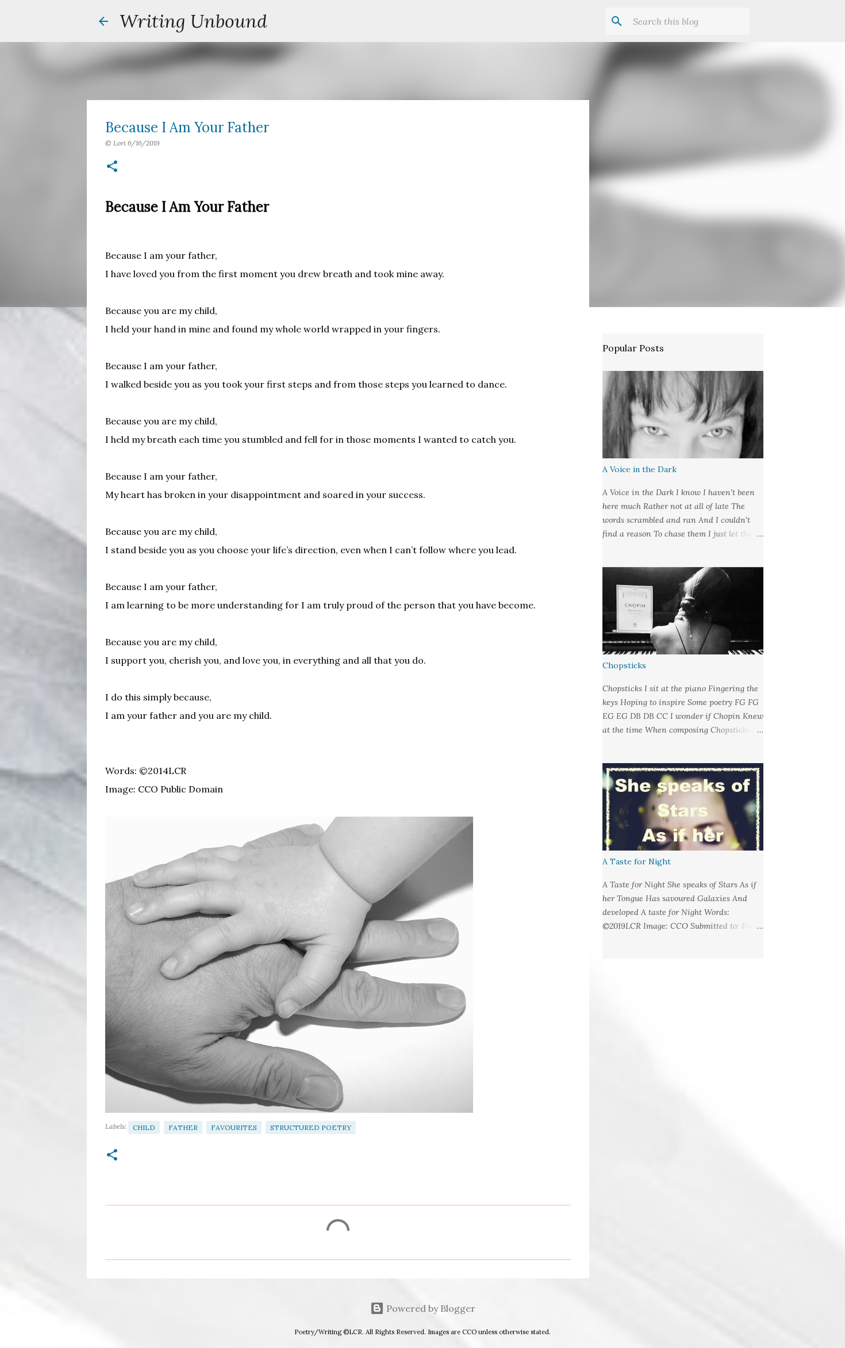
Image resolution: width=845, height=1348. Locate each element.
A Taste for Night (636, 861)
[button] (112, 167)
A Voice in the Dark (639, 469)
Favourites (234, 1127)
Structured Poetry (310, 1127)
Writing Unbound (193, 21)
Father (183, 1127)
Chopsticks (624, 665)
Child (144, 1127)
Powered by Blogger (429, 1308)
